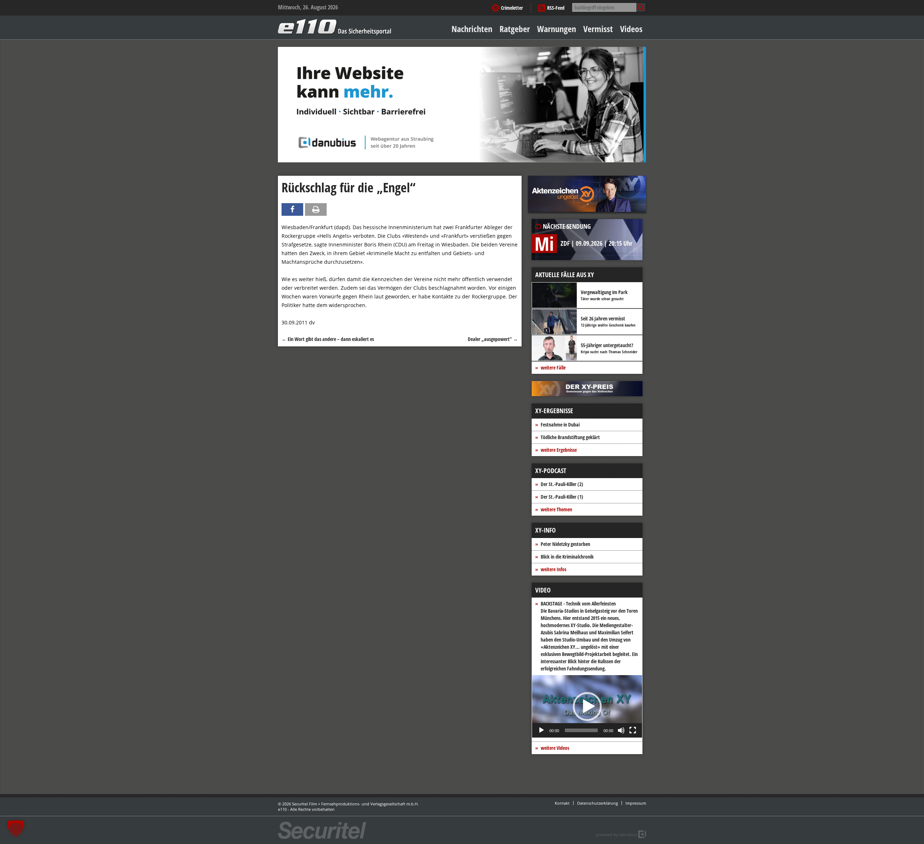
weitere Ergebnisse (559, 449)
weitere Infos (553, 569)
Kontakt (562, 803)
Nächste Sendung (567, 226)
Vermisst (598, 29)
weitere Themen (556, 509)
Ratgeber (515, 29)
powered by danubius (616, 834)
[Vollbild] (632, 730)
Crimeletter (512, 7)
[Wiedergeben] (541, 730)
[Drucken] (316, 209)
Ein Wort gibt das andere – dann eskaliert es (328, 339)
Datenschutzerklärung (597, 803)
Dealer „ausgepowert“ (493, 339)
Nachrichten (472, 29)
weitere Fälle (553, 367)
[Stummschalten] (621, 730)
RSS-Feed (556, 7)
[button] (587, 706)
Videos (631, 29)
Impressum (636, 803)
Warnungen (556, 29)
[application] (587, 706)
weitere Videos (555, 747)
